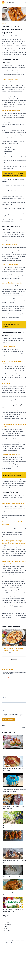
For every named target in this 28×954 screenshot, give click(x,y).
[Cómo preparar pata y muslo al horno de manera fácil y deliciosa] (13, 835)
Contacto (20, 942)
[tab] (11, 659)
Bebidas (6, 918)
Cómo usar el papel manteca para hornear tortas (14, 876)
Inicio (5, 940)
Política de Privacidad (11, 942)
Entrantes (6, 920)
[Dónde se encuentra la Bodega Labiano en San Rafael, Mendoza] (13, 817)
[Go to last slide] (4, 644)
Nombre (4, 697)
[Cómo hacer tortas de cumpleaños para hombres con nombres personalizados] (13, 780)
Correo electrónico (7, 704)
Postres (4, 23)
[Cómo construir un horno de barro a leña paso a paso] (13, 853)
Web (3, 710)
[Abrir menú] (25, 3)
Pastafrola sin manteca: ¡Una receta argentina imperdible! (20, 614)
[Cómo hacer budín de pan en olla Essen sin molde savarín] (13, 761)
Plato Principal (7, 924)
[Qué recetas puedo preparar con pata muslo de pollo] (13, 884)
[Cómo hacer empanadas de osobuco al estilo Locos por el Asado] (13, 799)
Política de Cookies (19, 940)
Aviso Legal (11, 940)
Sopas (5, 928)
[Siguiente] (24, 644)
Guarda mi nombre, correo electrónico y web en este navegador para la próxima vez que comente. (14, 715)
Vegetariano (7, 930)
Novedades (6, 922)
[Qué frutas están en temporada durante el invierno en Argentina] (13, 902)
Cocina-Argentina (6, 35)
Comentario (5, 677)
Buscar (3, 725)
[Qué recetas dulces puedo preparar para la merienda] (13, 742)
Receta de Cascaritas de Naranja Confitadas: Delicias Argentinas (7, 614)
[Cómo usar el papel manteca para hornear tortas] (13, 870)
